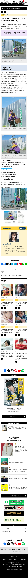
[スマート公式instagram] (12, 371)
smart (22, 562)
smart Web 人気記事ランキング (14, 496)
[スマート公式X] (8, 371)
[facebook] (3, 264)
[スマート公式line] (22, 371)
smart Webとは (4, 549)
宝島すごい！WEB (21, 564)
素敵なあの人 (8, 561)
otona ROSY (19, 561)
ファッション (3, 4)
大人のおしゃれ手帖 (18, 559)
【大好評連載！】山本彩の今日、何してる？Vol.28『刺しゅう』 (21, 330)
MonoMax (18, 562)
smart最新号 (14, 1)
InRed (11, 559)
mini (3, 561)
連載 (5, 12)
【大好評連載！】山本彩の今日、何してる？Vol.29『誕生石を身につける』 (7, 330)
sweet (24, 559)
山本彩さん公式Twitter (6, 168)
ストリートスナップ (23, 1)
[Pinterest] (19, 264)
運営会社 (18, 549)
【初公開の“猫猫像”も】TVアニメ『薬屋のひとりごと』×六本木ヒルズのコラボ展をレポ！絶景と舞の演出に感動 (18, 470)
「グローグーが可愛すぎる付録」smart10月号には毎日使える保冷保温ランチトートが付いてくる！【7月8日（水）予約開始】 (18, 461)
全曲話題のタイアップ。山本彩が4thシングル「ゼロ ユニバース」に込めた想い (7, 355)
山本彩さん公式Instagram (7, 170)
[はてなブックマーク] (14, 264)
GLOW (13, 562)
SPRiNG (25, 561)
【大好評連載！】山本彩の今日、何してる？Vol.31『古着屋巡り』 (7, 303)
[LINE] (24, 264)
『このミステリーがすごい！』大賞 (15, 566)
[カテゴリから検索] (14, 528)
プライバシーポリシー (7, 552)
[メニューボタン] (26, 1)
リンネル (14, 561)
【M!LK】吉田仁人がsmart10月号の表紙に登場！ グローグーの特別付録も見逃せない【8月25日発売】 (18, 488)
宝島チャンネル (6, 559)
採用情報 (23, 549)
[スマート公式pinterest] (15, 371)
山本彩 (2, 272)
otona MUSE (8, 562)
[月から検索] (14, 531)
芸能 (2, 12)
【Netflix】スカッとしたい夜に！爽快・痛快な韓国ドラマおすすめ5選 (18, 479)
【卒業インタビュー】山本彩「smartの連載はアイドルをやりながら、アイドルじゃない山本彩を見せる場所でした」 (21, 356)
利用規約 (15, 552)
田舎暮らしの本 (14, 564)
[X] (8, 264)
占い (20, 4)
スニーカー (15, 4)
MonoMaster (6, 564)
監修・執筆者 (12, 549)
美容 (9, 4)
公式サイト (14, 166)
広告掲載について (22, 552)
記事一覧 (17, 1)
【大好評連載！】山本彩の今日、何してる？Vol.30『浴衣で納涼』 (21, 303)
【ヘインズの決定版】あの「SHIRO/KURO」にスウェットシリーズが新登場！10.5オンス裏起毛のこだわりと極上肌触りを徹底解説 (20, 449)
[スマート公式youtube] (19, 371)
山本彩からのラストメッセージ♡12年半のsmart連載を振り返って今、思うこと (14, 33)
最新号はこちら (14, 416)
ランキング (20, 1)
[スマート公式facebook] (5, 371)
